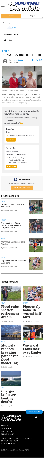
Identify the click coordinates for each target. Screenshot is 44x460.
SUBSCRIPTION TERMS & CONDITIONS (16, 438)
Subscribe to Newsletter (22, 187)
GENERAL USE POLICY (10, 431)
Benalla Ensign (17, 60)
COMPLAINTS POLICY (9, 441)
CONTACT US (6, 428)
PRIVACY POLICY (7, 434)
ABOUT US (5, 426)
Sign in (32, 16)
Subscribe (11, 16)
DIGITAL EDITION (8, 444)
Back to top (32, 412)
